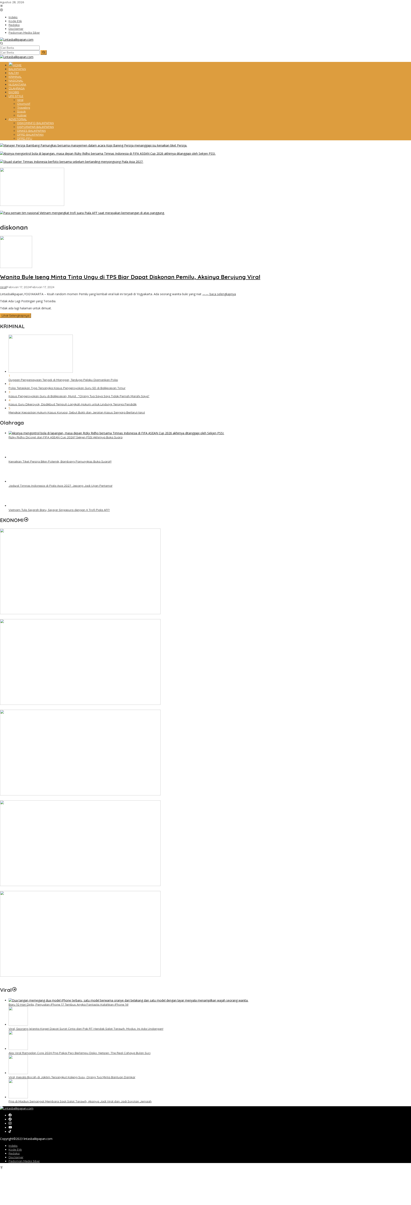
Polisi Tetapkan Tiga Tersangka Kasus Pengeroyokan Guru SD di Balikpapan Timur (67, 388)
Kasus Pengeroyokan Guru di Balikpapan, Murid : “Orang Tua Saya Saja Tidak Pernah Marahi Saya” (79, 396)
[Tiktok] (10, 1132)
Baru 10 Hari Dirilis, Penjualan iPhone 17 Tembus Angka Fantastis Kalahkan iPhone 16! (68, 1004)
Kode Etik (15, 1149)
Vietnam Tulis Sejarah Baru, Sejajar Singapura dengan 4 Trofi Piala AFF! (50, 217)
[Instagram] (10, 1123)
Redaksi (14, 1153)
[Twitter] (10, 1119)
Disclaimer (16, 1157)
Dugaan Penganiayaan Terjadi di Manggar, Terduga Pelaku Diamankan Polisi (63, 380)
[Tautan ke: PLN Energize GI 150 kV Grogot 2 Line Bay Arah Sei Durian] (80, 885)
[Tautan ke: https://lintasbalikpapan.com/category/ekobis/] (26, 520)
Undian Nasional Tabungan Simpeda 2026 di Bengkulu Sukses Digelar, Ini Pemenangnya (62, 708)
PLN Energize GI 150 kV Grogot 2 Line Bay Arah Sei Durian (40, 889)
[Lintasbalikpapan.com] (16, 39)
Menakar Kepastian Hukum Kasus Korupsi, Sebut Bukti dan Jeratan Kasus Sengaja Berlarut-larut (77, 412)
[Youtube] (10, 1128)
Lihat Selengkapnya (15, 315)
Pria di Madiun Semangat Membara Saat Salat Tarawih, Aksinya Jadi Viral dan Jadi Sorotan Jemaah (80, 1101)
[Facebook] (10, 1115)
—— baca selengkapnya (219, 294)
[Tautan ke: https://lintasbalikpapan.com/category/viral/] (14, 990)
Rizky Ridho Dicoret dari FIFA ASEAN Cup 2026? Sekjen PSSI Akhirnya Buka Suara (57, 158)
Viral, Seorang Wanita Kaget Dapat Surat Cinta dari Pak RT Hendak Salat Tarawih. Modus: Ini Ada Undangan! (86, 1029)
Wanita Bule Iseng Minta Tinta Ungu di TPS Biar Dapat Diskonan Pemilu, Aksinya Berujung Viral (130, 276)
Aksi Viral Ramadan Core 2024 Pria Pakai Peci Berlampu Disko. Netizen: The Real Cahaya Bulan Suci (79, 1053)
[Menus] (1, 6)
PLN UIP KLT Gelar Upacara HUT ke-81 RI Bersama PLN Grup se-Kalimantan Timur (58, 798)
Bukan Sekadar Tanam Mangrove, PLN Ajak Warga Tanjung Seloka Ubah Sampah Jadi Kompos (68, 209)
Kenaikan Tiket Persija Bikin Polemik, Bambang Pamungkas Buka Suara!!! (51, 149)
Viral (3, 287)
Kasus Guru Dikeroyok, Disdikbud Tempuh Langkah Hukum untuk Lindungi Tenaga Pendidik (73, 404)
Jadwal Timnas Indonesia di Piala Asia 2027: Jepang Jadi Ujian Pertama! (52, 166)
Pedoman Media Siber (24, 1161)
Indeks (13, 1146)
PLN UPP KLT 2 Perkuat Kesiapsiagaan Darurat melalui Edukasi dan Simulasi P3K (57, 980)
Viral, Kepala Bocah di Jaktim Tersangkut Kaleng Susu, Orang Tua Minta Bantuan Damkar (72, 1077)
